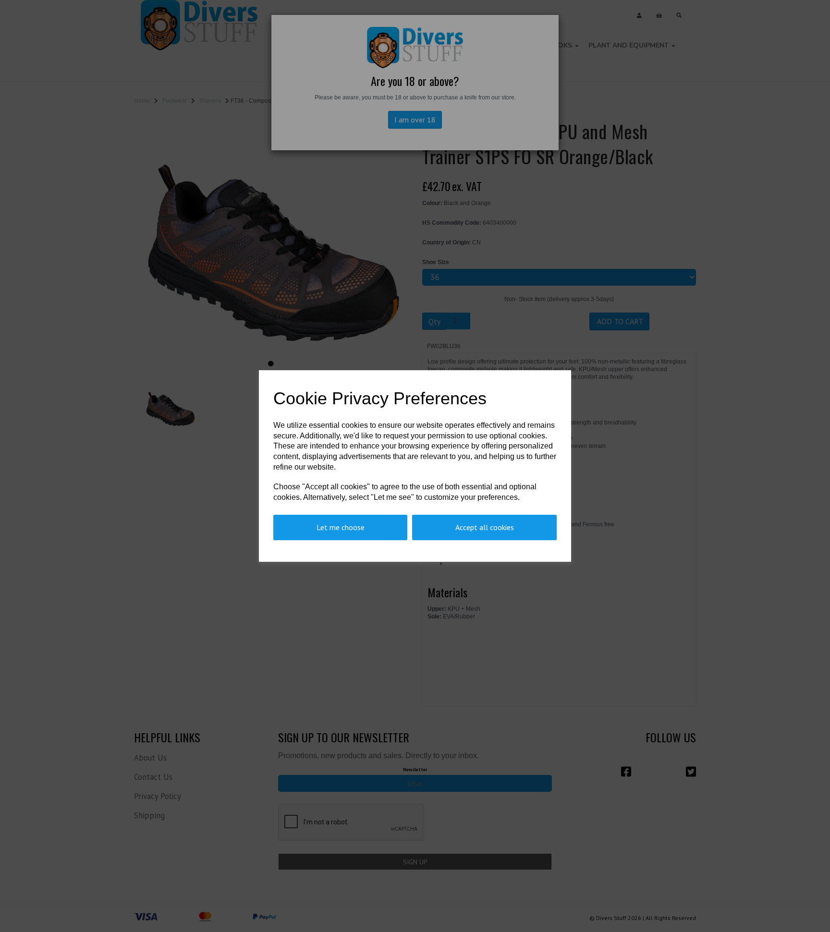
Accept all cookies (484, 527)
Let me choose (341, 527)
